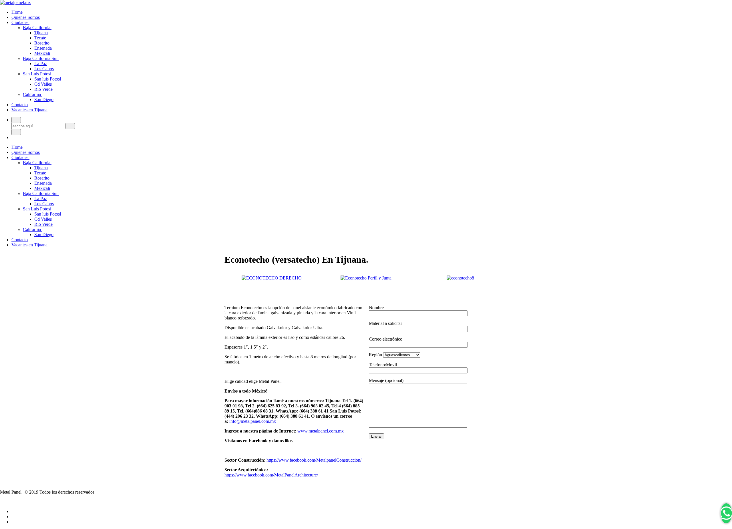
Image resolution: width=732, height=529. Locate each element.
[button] (230, 278)
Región (376, 354)
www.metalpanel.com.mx (320, 431)
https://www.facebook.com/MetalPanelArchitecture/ (271, 474)
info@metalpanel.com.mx (252, 421)
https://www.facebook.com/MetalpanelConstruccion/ (313, 460)
